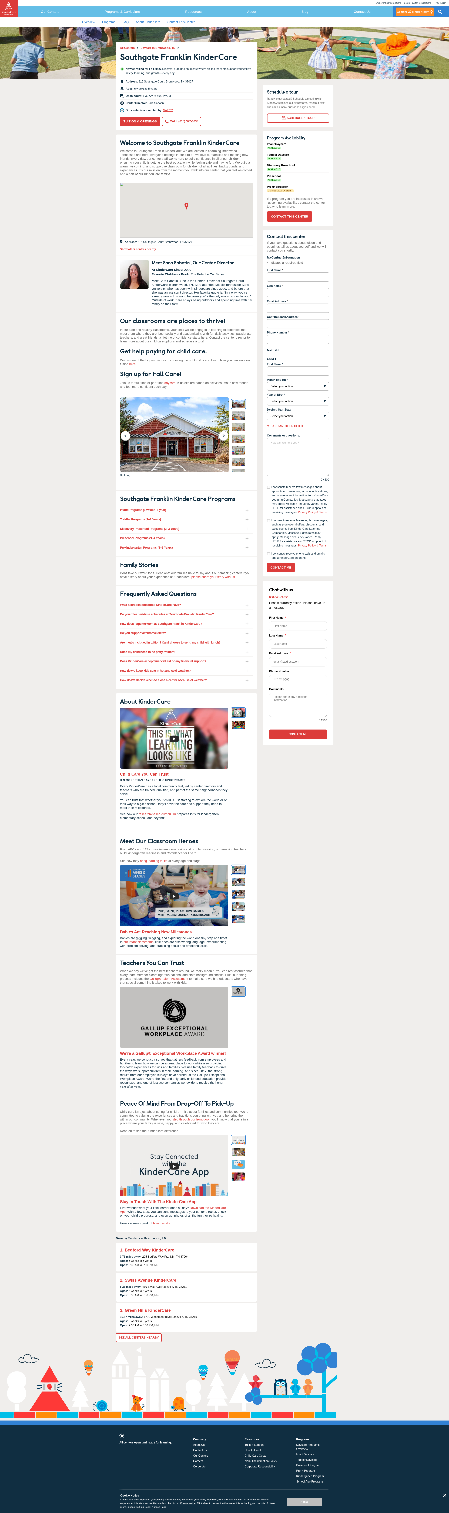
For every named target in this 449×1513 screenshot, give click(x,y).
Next (225, 435)
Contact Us (362, 11)
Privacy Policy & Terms (312, 512)
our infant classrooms (138, 942)
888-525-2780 (278, 597)
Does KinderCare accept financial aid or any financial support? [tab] (163, 661)
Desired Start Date (279, 409)
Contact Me (280, 567)
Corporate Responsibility (260, 1466)
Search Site (440, 13)
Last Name (274, 285)
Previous (127, 435)
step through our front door (191, 1119)
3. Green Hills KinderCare (145, 1310)
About (251, 11)
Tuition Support (254, 1444)
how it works (161, 1223)
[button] (186, 206)
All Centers (127, 47)
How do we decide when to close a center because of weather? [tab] (163, 680)
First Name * (275, 364)
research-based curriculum (157, 814)
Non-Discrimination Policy (261, 1461)
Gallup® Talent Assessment (169, 979)
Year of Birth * (276, 394)
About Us (199, 1444)
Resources (193, 11)
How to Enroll (253, 1450)
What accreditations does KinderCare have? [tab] (150, 605)
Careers (198, 1461)
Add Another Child (287, 426)
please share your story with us (213, 577)
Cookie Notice (188, 1503)
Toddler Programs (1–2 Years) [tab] (140, 519)
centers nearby (413, 11)
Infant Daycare (305, 1454)
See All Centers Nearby (139, 1337)
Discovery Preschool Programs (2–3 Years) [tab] (149, 529)
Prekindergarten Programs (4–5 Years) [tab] (146, 547)
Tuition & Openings (140, 121)
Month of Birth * (277, 379)
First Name (274, 270)
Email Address (276, 301)
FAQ (125, 22)
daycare (170, 383)
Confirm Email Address (282, 316)
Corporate (199, 1466)
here (132, 364)
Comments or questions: (283, 435)
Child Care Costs (255, 1455)
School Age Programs (309, 1481)
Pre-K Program (305, 1470)
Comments (276, 689)
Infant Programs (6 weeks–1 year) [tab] (143, 510)
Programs (109, 22)
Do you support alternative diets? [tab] (143, 633)
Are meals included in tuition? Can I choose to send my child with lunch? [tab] (170, 642)
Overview (88, 22)
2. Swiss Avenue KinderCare (148, 1280)
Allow (304, 1501)
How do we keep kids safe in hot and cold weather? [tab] (155, 670)
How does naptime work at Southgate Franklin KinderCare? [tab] (161, 623)
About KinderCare (148, 22)
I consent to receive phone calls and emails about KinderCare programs (298, 555)
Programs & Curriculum (122, 11)
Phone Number (277, 332)
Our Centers (50, 11)
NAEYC (168, 110)
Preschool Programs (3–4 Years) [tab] (142, 538)
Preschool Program (308, 1465)
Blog (304, 11)
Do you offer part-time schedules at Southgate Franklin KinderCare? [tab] (167, 614)
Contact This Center (181, 22)
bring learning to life (153, 861)
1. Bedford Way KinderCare (147, 1250)
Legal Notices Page (155, 1506)
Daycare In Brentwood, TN (157, 47)
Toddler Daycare (306, 1459)
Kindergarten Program (310, 1476)
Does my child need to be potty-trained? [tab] (147, 652)
